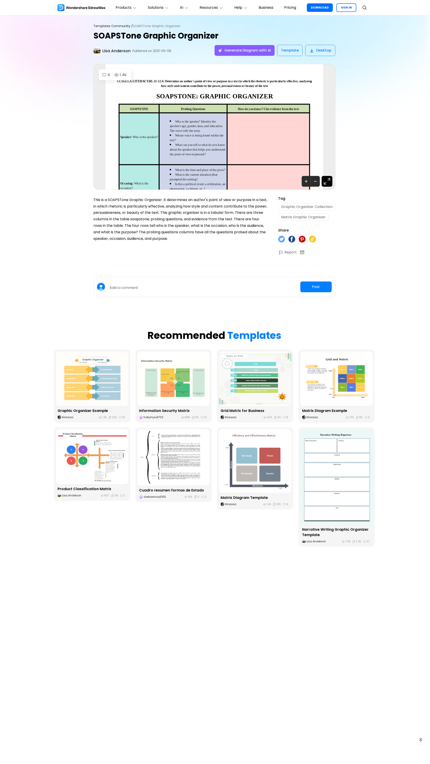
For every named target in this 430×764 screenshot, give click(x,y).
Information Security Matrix (164, 410)
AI (181, 7)
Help (238, 7)
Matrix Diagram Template (244, 497)
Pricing (290, 7)
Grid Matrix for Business (242, 410)
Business (266, 7)
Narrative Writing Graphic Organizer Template (335, 532)
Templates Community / (113, 26)
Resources (209, 7)
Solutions (155, 7)
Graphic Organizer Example (83, 410)
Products (123, 7)
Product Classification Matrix (84, 488)
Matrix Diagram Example (324, 410)
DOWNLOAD (320, 7)
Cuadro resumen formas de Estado (171, 490)
